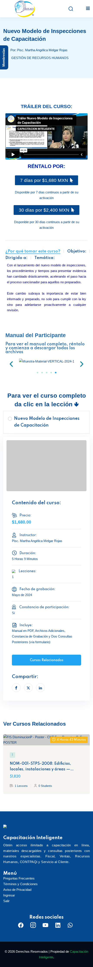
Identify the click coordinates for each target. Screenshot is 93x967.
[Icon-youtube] (45, 925)
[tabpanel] (46, 247)
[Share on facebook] (16, 687)
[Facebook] (20, 925)
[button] (11, 364)
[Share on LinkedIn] (40, 687)
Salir (6, 901)
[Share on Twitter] (28, 687)
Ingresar (9, 895)
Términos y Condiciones (20, 884)
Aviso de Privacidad (17, 889)
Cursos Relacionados (46, 660)
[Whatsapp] (70, 925)
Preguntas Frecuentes (19, 878)
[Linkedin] (57, 925)
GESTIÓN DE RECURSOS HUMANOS (40, 58)
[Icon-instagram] (33, 925)
